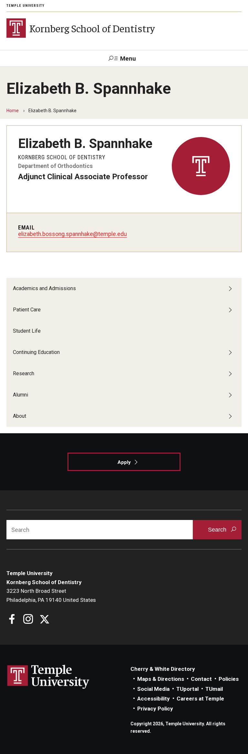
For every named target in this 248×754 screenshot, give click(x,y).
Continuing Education (36, 352)
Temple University (25, 6)
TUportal (187, 689)
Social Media (153, 689)
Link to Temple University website (48, 677)
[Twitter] (44, 619)
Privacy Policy (155, 708)
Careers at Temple (200, 698)
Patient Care (27, 310)
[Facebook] (12, 619)
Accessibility (153, 698)
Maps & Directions (160, 679)
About (19, 416)
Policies (229, 679)
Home (12, 110)
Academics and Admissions (44, 288)
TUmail (214, 689)
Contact (201, 679)
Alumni (20, 395)
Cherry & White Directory (162, 669)
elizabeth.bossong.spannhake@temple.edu (72, 234)
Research (23, 373)
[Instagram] (28, 619)
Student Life (27, 331)
